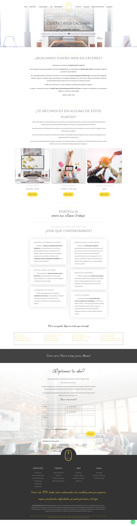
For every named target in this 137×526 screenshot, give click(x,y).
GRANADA (84, 509)
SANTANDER (64, 507)
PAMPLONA (92, 507)
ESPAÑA (46, 505)
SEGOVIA (97, 505)
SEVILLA (60, 505)
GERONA (87, 507)
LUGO (38, 507)
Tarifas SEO (58, 475)
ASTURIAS (69, 507)
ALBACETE (77, 507)
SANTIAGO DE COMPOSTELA (56, 511)
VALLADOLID (78, 509)
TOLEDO (50, 509)
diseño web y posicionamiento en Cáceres (53, 335)
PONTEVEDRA (79, 505)
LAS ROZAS (70, 511)
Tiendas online (38, 481)
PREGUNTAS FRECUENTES (97, 6)
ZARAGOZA (98, 509)
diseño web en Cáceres (21, 336)
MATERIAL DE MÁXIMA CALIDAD (47, 242)
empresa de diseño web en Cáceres (52, 338)
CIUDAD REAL (45, 509)
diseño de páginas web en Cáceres (23, 340)
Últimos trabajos (78, 475)
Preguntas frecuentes (78, 478)
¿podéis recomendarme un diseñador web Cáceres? (112, 340)
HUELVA (54, 507)
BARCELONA (55, 505)
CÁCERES (65, 511)
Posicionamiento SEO (38, 475)
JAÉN (100, 505)
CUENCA (85, 505)
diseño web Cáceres (20, 335)
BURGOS (59, 507)
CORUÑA (65, 509)
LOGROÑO (97, 507)
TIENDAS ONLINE (43, 6)
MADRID (50, 505)
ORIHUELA (89, 511)
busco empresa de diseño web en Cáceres (81, 336)
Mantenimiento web (38, 478)
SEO (51, 6)
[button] (133, 522)
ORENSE (92, 505)
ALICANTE (47, 511)
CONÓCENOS (86, 6)
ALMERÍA (58, 509)
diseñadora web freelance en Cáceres (81, 340)
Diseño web (38, 473)
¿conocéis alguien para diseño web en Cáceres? (111, 338)
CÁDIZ (53, 509)
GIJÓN (73, 507)
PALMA (68, 509)
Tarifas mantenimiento (58, 481)
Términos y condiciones (99, 475)
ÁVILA (88, 505)
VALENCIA (65, 505)
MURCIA (74, 505)
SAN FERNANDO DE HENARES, (80, 511)
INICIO (25, 6)
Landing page (38, 484)
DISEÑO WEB (32, 6)
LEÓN (103, 505)
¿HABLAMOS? (109, 6)
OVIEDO (102, 507)
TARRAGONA (34, 507)
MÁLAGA (70, 505)
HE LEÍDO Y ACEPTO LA (55, 429)
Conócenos (79, 473)
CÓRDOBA (89, 509)
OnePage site (38, 486)
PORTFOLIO (78, 6)
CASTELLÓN (49, 507)
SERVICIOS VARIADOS (84, 273)
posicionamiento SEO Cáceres (51, 336)
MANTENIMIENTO (58, 6)
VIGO (61, 509)
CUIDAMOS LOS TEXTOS (44, 290)
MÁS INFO (32, 194)
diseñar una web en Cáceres (79, 335)
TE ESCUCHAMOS (82, 295)
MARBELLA (38, 509)
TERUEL (103, 509)
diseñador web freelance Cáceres (51, 340)
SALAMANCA (43, 507)
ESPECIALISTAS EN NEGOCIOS (87, 242)
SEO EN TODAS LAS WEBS (44, 270)
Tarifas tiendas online (58, 478)
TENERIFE (73, 509)
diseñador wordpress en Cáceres (108, 335)
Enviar (90, 434)
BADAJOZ (83, 507)
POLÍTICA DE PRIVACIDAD (61, 429)
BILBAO (93, 509)
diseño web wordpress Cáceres (22, 338)
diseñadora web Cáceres (78, 338)
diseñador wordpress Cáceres (108, 336)
